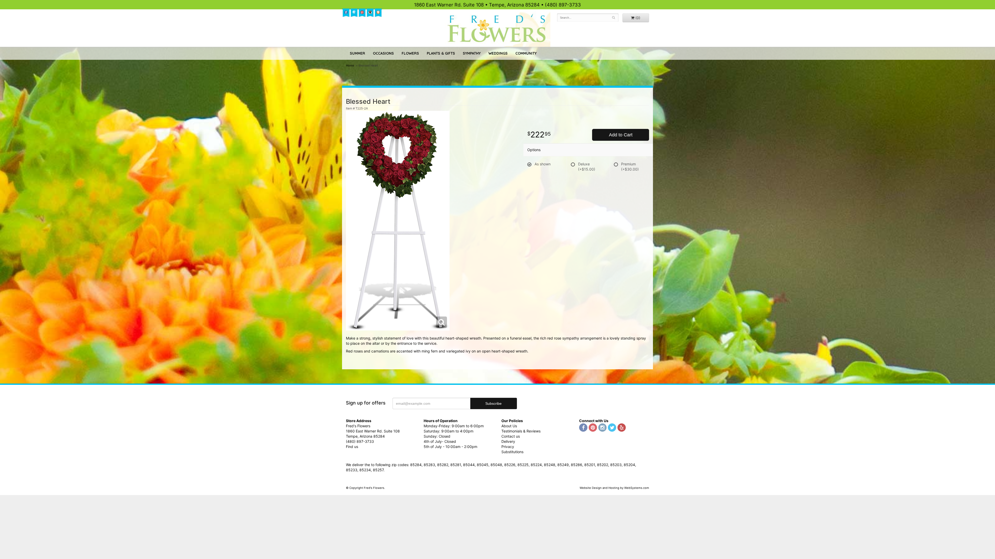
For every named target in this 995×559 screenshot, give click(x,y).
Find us (352, 446)
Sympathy (472, 53)
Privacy (507, 446)
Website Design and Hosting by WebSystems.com (614, 488)
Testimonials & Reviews (521, 431)
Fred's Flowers (497, 29)
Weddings (498, 53)
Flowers (410, 53)
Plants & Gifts (441, 53)
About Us (509, 426)
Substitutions (512, 452)
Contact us (510, 436)
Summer (357, 53)
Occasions (383, 53)
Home (350, 65)
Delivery (508, 441)
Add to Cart (620, 134)
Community (526, 53)
